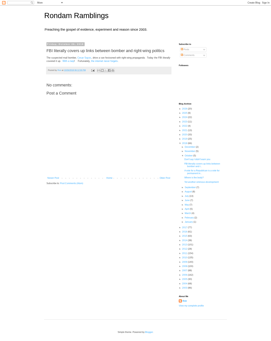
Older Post (165, 178)
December (190, 147)
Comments (188, 55)
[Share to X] (106, 70)
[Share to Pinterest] (113, 70)
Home (109, 178)
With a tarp (68, 61)
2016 (185, 231)
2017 (185, 227)
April (187, 209)
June (187, 200)
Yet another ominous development (201, 182)
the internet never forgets (104, 61)
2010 (185, 257)
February (189, 217)
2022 (185, 126)
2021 (185, 130)
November (190, 151)
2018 (185, 143)
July (187, 196)
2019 (185, 139)
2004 (185, 283)
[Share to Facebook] (109, 70)
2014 (185, 240)
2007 (185, 270)
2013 (185, 244)
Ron (185, 301)
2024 (185, 117)
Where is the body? (194, 177)
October (189, 155)
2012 (185, 249)
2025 (185, 113)
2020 (185, 134)
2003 (185, 288)
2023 (185, 121)
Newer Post (53, 178)
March (188, 213)
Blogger (149, 332)
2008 (185, 266)
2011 (185, 253)
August (188, 191)
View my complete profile (191, 305)
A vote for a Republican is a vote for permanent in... (202, 171)
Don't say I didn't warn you (197, 159)
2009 (185, 262)
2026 (185, 108)
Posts (186, 49)
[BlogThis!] (102, 70)
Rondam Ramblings (76, 15)
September (190, 187)
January (189, 222)
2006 (185, 275)
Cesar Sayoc (84, 57)
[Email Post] (92, 70)
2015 (185, 236)
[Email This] (99, 70)
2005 (185, 279)
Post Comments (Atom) (71, 183)
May (187, 204)
